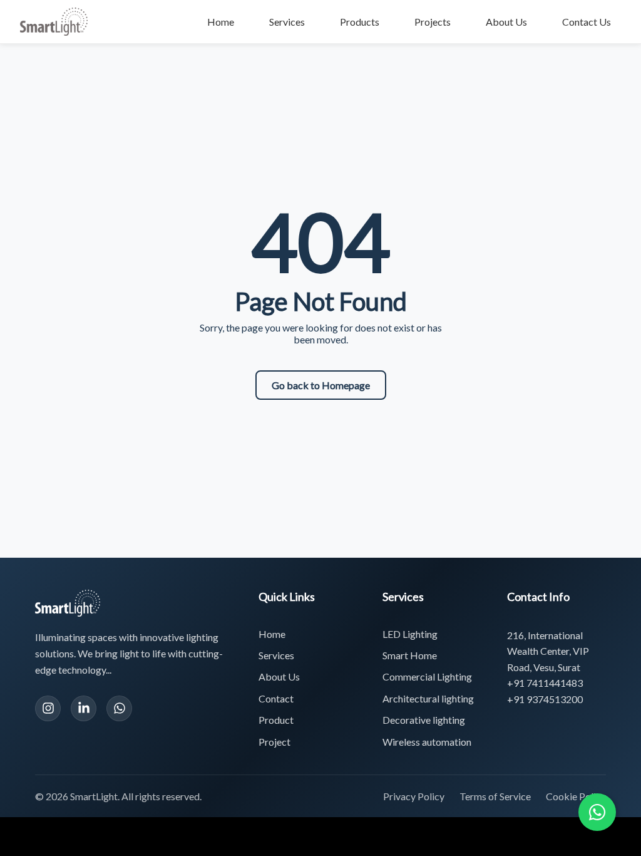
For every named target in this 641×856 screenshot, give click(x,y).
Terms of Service (495, 796)
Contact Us (586, 22)
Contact (276, 698)
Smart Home (409, 655)
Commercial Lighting (427, 676)
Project (274, 742)
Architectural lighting (428, 698)
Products (359, 22)
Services (287, 22)
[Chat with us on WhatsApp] (597, 812)
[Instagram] (48, 708)
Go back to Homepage (321, 385)
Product (276, 720)
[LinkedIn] (83, 708)
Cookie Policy (576, 796)
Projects (432, 22)
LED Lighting (410, 634)
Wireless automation (426, 742)
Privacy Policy (413, 796)
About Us (506, 22)
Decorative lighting (423, 720)
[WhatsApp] (119, 708)
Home (220, 22)
